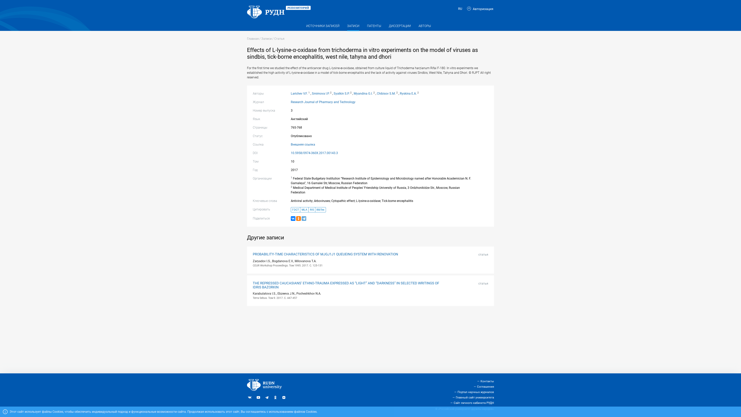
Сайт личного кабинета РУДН (474, 403)
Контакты (487, 381)
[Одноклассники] (298, 218)
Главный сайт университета (475, 397)
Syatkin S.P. (341, 93)
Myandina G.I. (363, 93)
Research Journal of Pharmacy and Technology (323, 102)
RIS (312, 209)
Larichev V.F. (299, 93)
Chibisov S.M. (386, 93)
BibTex (320, 209)
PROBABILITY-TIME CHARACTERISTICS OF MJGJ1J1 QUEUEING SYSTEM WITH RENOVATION (325, 254)
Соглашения (485, 386)
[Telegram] (304, 218)
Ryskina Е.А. (408, 93)
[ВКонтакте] (293, 218)
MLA (304, 209)
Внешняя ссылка (303, 144)
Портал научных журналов (476, 392)
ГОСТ (295, 209)
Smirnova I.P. (320, 93)
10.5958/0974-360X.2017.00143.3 (314, 153)
